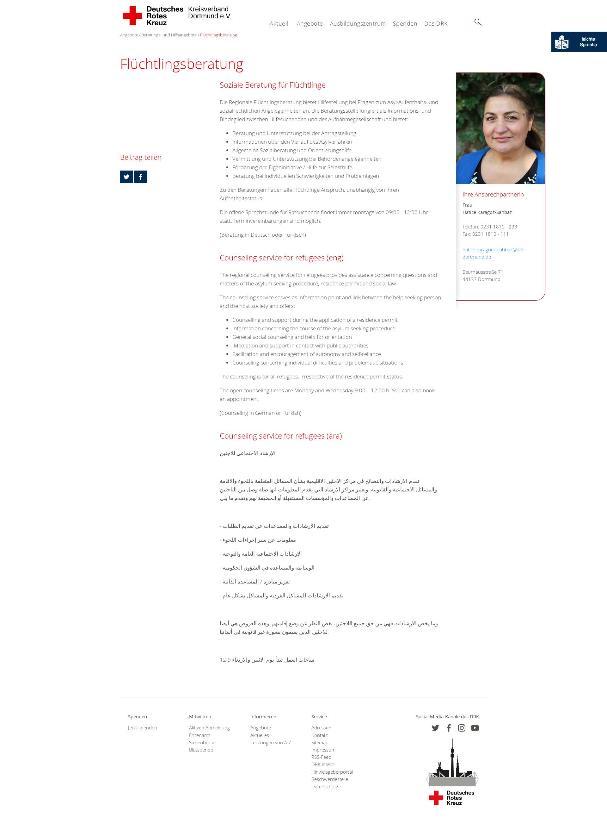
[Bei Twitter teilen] (126, 177)
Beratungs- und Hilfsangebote (169, 35)
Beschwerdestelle (329, 779)
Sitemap (319, 742)
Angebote (310, 23)
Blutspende (201, 750)
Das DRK (436, 23)
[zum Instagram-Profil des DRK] (462, 728)
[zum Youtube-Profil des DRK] (475, 728)
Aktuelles (259, 735)
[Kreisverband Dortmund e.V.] (153, 16)
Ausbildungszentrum (358, 23)
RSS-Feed (321, 757)
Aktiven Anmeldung (209, 728)
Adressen (321, 728)
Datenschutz (324, 786)
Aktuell (279, 23)
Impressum (323, 750)
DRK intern (322, 764)
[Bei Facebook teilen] (140, 177)
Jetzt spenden (142, 728)
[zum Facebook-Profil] (435, 728)
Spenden (405, 23)
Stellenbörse (202, 742)
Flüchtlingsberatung (218, 35)
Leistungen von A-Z (270, 742)
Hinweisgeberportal (332, 772)
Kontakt (319, 735)
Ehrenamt (199, 735)
